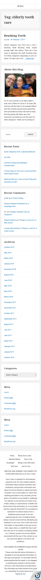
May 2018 (7, 286)
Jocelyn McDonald (11, 228)
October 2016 (9, 357)
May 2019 (7, 253)
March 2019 (8, 258)
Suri (24, 574)
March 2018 (8, 297)
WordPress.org (9, 409)
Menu (21, 6)
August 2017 (8, 324)
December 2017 (10, 302)
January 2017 (9, 352)
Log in (6, 392)
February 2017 (9, 346)
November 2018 (10, 269)
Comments (10, 403)
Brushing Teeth (15, 35)
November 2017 (10, 308)
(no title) (7, 157)
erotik (6, 198)
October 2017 (9, 313)
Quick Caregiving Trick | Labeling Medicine (19, 152)
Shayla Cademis (10, 220)
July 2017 (7, 330)
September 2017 (10, 319)
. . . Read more (29, 58)
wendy (6, 204)
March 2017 (8, 341)
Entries (8, 398)
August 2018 (8, 275)
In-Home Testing (17, 198)
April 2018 (8, 291)
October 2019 (9, 247)
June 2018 (8, 280)
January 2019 (9, 264)
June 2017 (8, 335)
